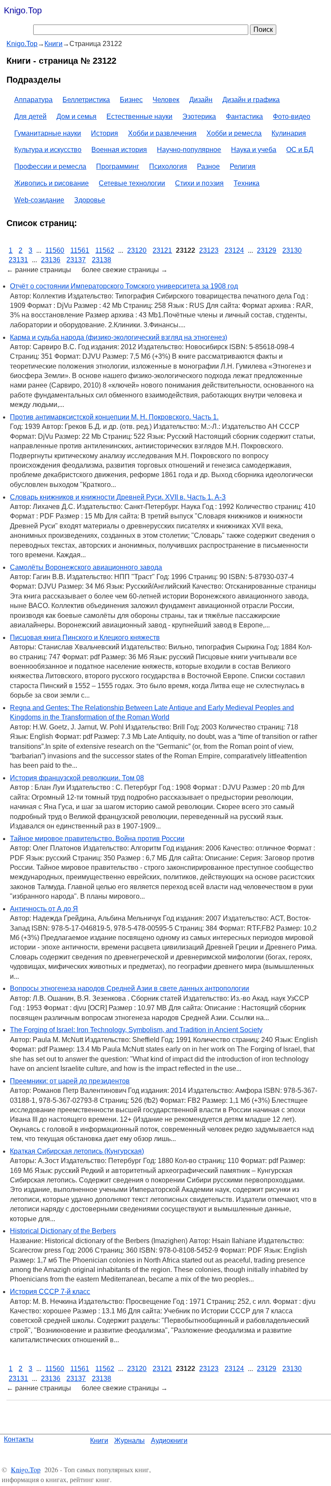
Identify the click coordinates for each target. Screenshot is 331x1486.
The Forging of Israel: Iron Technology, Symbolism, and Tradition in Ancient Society (136, 1029)
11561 (79, 250)
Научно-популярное (189, 149)
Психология (168, 166)
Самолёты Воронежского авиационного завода (86, 567)
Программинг (117, 166)
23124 (234, 250)
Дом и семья (76, 116)
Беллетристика (86, 99)
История (104, 133)
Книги (99, 1440)
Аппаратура (33, 99)
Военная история (119, 149)
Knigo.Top (23, 10)
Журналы (129, 1440)
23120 (137, 250)
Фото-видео (291, 116)
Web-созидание (39, 200)
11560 (54, 250)
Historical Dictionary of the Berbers (63, 1231)
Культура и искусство (47, 149)
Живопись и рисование (51, 183)
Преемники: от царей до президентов (70, 1081)
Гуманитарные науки (47, 133)
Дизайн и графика (251, 99)
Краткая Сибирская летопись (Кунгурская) (77, 1151)
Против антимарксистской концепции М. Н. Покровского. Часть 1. (114, 417)
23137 (76, 260)
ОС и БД (299, 149)
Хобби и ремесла (234, 133)
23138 (101, 260)
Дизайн (200, 99)
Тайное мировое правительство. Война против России (97, 838)
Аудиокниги (169, 1440)
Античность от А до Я (44, 908)
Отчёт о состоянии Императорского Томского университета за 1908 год (124, 286)
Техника (246, 183)
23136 (50, 260)
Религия (243, 166)
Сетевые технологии (132, 183)
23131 (18, 260)
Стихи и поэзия (199, 183)
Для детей (30, 116)
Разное (208, 166)
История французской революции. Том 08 (77, 778)
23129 (266, 250)
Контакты (19, 1439)
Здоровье (89, 200)
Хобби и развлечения (162, 133)
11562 (104, 250)
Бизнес (131, 99)
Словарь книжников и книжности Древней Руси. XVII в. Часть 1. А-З (118, 497)
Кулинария (289, 133)
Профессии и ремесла (50, 166)
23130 (292, 250)
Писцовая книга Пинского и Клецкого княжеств (85, 637)
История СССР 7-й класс (50, 1291)
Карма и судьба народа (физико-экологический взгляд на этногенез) (118, 337)
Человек (166, 99)
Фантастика (244, 116)
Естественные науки (139, 116)
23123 (209, 250)
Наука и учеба (253, 149)
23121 (162, 250)
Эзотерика (199, 116)
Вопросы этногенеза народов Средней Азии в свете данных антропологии (129, 988)
